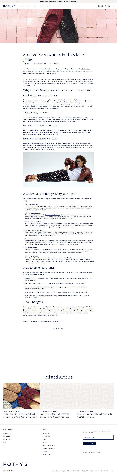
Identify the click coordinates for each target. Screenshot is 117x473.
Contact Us (46, 433)
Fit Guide (45, 451)
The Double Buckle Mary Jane (55, 232)
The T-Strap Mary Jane (40, 258)
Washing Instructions (49, 448)
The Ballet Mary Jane (61, 241)
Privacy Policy (76, 471)
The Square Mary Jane (53, 206)
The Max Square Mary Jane (52, 215)
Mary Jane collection (32, 307)
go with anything (28, 83)
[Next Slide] (100, 1)
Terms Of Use (85, 471)
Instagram (92, 452)
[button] (21, 6)
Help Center (46, 436)
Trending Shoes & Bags (39, 63)
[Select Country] (102, 6)
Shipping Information (49, 445)
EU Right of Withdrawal (107, 471)
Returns (45, 442)
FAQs (44, 439)
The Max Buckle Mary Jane (49, 223)
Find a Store (6, 433)
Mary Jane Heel (49, 249)
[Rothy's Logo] (9, 6)
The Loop (26, 63)
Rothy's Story (7, 439)
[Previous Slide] (17, 1)
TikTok (98, 452)
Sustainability (27, 143)
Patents (69, 471)
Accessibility (46, 455)
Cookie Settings (95, 471)
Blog (4, 442)
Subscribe (89, 443)
